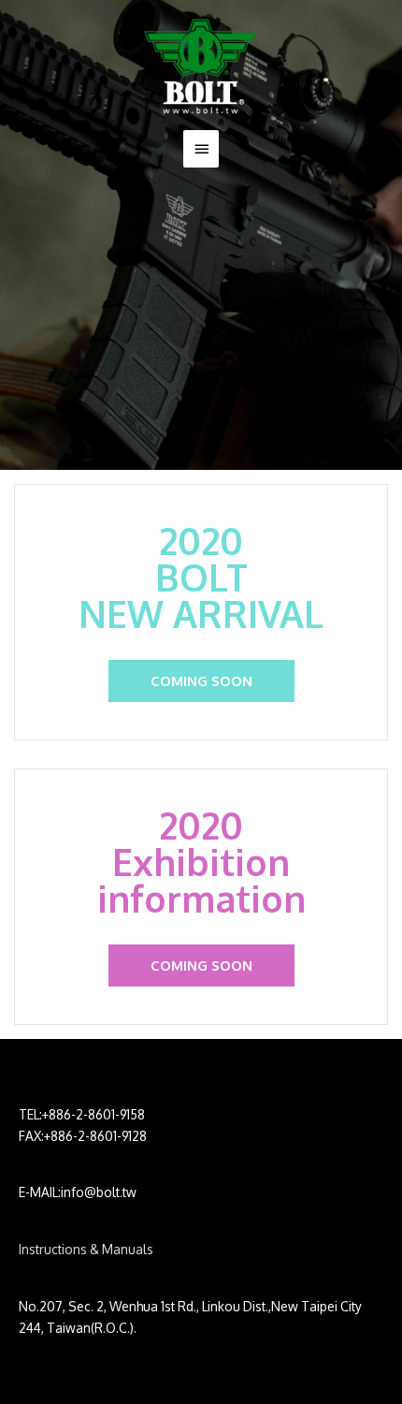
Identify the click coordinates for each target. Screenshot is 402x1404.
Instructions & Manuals (86, 1249)
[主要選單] (201, 149)
